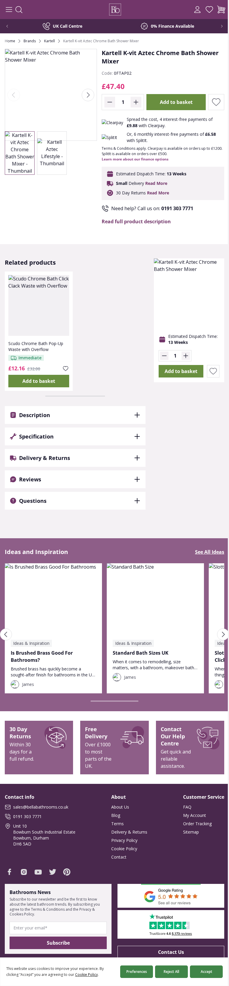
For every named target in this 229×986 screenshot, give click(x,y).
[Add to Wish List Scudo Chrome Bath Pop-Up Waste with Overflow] (65, 368)
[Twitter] (52, 872)
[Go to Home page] (115, 9)
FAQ (183, 807)
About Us (118, 807)
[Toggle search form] (18, 9)
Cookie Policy (122, 848)
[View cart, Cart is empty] (221, 9)
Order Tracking (193, 823)
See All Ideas (205, 552)
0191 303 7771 (177, 208)
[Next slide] (217, 26)
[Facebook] (9, 872)
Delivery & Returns (127, 832)
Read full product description (136, 221)
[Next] (88, 95)
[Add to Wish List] (216, 102)
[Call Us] (185, 9)
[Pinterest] (67, 872)
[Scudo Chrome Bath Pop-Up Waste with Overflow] (38, 305)
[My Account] (197, 9)
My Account (190, 815)
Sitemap (186, 832)
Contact (116, 857)
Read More (156, 183)
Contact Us (167, 952)
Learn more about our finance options (135, 159)
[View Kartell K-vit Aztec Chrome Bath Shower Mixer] (20, 153)
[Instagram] (24, 872)
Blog (113, 815)
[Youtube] (38, 872)
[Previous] (13, 95)
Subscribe (57, 943)
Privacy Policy (122, 840)
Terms (115, 823)
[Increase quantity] (136, 102)
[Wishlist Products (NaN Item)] (209, 9)
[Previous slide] (11, 26)
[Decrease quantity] (109, 102)
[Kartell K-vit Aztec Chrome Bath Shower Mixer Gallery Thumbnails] (36, 153)
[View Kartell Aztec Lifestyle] (52, 153)
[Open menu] (9, 9)
